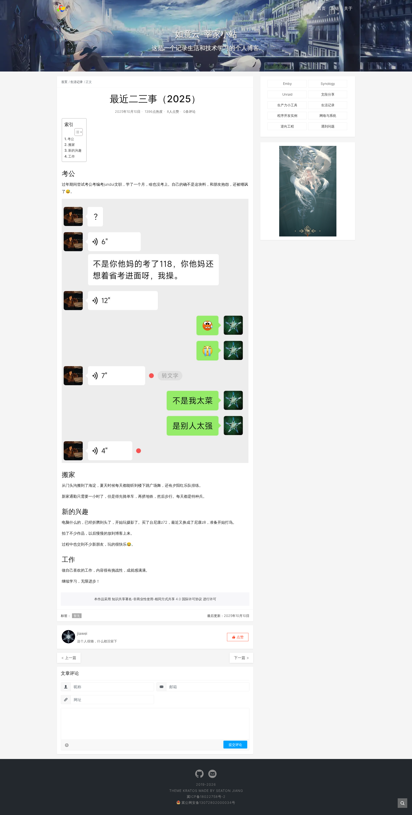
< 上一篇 (68, 657)
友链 (335, 8)
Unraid (287, 94)
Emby (287, 84)
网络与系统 (327, 115)
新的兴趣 (75, 150)
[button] (237, 637)
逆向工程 (287, 126)
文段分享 (328, 94)
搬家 (71, 145)
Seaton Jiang (229, 791)
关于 (348, 8)
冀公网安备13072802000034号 (208, 802)
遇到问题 (328, 126)
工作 (71, 156)
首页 (321, 8)
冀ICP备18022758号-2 (206, 796)
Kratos (190, 791)
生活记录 (76, 82)
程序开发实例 (287, 115)
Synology (328, 84)
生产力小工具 (287, 105)
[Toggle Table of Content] (76, 132)
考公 (70, 139)
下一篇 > (241, 657)
